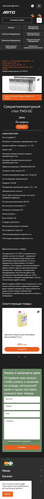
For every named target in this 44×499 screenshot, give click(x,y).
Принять (8, 494)
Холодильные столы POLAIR (12, 65)
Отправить (22, 447)
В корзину (22, 127)
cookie (22, 484)
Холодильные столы (9, 63)
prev (19, 357)
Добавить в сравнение (38, 79)
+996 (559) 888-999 (10, 6)
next (25, 357)
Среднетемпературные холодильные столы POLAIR (17, 68)
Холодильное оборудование (21, 61)
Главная (5, 61)
